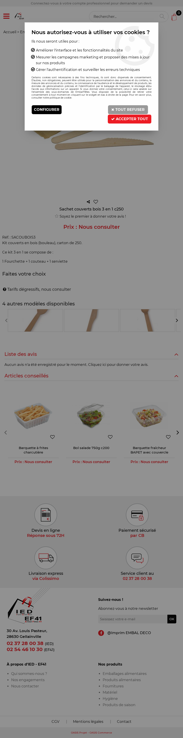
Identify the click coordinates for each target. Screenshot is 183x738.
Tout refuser (129, 109)
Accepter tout (131, 119)
